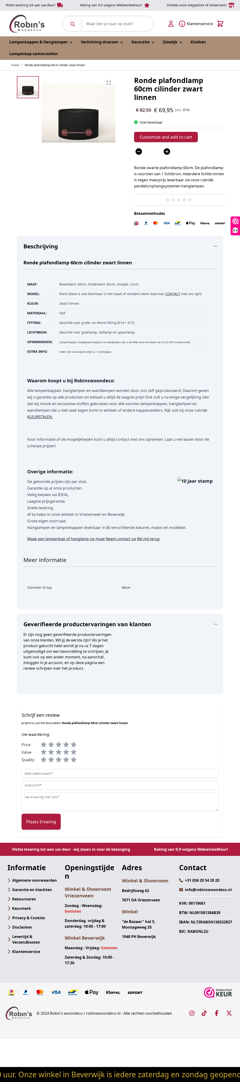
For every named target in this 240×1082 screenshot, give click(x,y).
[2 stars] (51, 744)
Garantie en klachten (32, 889)
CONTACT (172, 294)
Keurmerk (21, 908)
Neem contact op (121, 538)
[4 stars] (66, 744)
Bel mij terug (148, 538)
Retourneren (24, 899)
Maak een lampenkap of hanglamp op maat (66, 538)
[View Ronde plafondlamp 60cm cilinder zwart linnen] (28, 87)
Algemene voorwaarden (34, 880)
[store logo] (27, 23)
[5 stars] (73, 744)
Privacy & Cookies (28, 917)
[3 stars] (58, 744)
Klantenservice (26, 951)
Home (15, 65)
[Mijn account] (171, 23)
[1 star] (43, 744)
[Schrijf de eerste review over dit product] (179, 200)
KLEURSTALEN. (40, 416)
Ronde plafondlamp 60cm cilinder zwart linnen (55, 65)
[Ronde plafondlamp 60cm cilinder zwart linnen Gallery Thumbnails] (28, 87)
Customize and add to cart (166, 137)
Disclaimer (22, 927)
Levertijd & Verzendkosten (26, 939)
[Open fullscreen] (78, 113)
